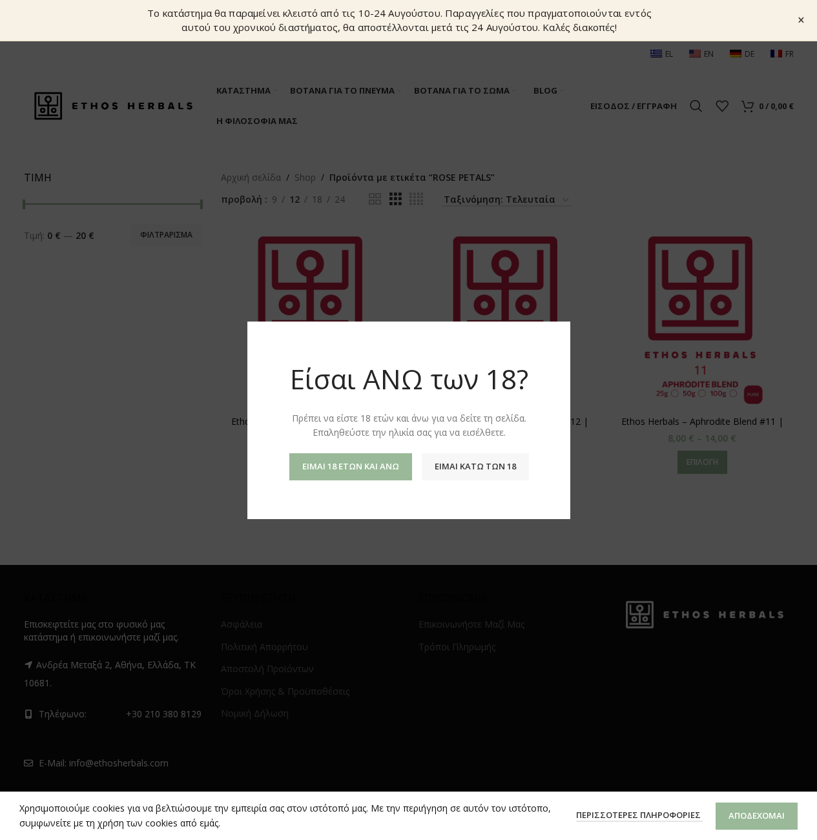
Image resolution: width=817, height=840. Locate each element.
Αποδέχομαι (757, 815)
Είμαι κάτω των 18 (474, 465)
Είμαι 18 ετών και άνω (350, 465)
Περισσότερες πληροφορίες (639, 815)
